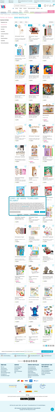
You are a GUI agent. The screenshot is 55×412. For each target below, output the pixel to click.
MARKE (21, 22)
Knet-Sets (2, 29)
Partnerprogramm (4, 369)
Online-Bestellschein (32, 366)
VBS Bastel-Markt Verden (5, 372)
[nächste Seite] (53, 346)
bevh (28, 384)
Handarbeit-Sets (4, 26)
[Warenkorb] (53, 5)
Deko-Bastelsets (4, 24)
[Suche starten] (39, 5)
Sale (41, 8)
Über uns (2, 366)
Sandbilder (3, 40)
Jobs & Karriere (4, 368)
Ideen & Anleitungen (31, 8)
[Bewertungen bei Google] (13, 386)
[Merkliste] (47, 5)
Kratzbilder (3, 31)
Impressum (26, 214)
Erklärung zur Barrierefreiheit (33, 375)
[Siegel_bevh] (28, 386)
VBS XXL (16, 8)
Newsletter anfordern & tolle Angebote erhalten (13, 351)
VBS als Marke (3, 371)
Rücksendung (30, 371)
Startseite (1, 14)
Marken (38, 8)
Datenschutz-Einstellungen (33, 374)
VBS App (29, 377)
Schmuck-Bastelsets (4, 43)
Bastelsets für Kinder (14, 14)
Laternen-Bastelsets (4, 33)
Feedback (43, 374)
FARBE (16, 22)
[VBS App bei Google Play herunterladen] (24, 398)
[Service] (45, 5)
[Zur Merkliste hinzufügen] (25, 25)
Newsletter (16, 369)
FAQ (15, 372)
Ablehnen (36, 211)
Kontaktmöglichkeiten (45, 371)
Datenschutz (19, 214)
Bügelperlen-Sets (4, 22)
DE (54, 1)
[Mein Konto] (50, 5)
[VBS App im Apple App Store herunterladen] (31, 398)
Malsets (2, 36)
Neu (13, 8)
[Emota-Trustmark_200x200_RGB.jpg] (43, 386)
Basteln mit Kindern (7, 14)
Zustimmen (43, 211)
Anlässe (24, 8)
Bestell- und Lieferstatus (46, 373)
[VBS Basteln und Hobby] (3, 6)
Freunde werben (17, 368)
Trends (20, 8)
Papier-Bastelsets (4, 38)
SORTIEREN (51, 22)
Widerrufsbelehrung (31, 372)
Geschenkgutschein (18, 366)
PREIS (26, 22)
